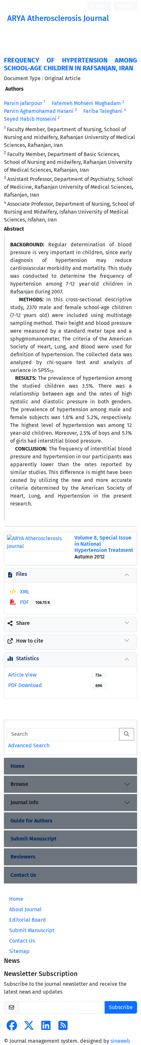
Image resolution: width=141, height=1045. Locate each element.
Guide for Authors (31, 821)
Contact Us (23, 875)
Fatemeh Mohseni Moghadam (86, 103)
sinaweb (120, 1041)
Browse (19, 784)
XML (24, 592)
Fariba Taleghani (103, 111)
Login (100, 6)
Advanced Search (29, 745)
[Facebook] (12, 1027)
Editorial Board (27, 920)
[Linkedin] (46, 1027)
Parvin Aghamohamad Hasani (38, 111)
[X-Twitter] (29, 1027)
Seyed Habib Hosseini (30, 119)
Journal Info (24, 802)
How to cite (29, 641)
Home (17, 766)
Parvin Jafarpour (23, 103)
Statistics (27, 658)
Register (124, 6)
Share (23, 623)
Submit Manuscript (33, 839)
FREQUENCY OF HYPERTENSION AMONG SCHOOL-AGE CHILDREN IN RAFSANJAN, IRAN (70, 64)
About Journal (25, 909)
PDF (34, 602)
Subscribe (121, 1007)
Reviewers (22, 857)
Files (21, 574)
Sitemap (19, 951)
